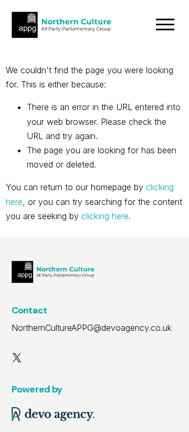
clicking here (105, 216)
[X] (17, 357)
